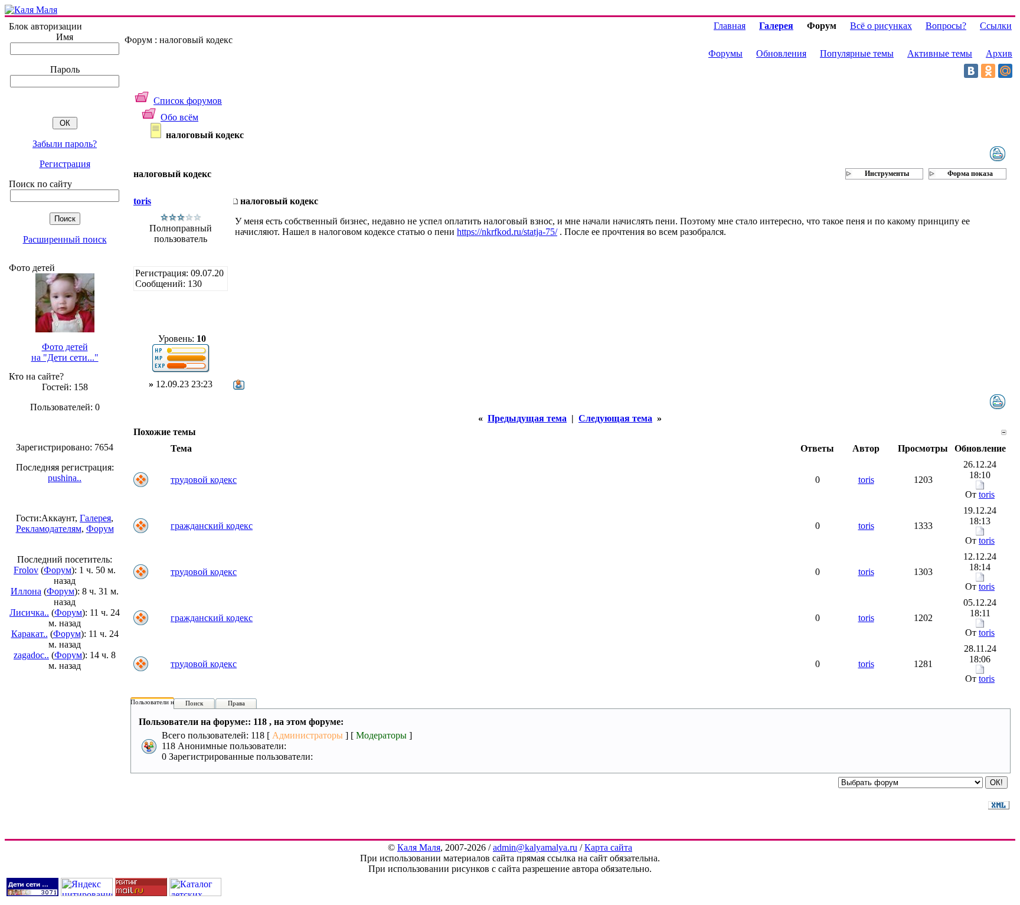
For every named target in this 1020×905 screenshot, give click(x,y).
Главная (730, 26)
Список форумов (187, 101)
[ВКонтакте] (971, 71)
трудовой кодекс (204, 480)
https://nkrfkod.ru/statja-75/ (507, 232)
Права (236, 703)
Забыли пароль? (64, 144)
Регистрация (65, 164)
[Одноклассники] (988, 71)
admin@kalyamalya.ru (535, 847)
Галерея (95, 518)
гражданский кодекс (212, 526)
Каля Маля (418, 847)
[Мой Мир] (1005, 71)
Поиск (194, 703)
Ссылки (996, 26)
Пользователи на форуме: (166, 701)
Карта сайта (608, 847)
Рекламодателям (48, 529)
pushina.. (64, 478)
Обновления (781, 53)
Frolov (26, 570)
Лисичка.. (29, 612)
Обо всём (179, 117)
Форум (100, 529)
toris (142, 201)
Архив (999, 53)
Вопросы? (946, 26)
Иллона (26, 591)
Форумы (725, 53)
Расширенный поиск (65, 239)
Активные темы (939, 53)
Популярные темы (857, 53)
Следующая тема (615, 418)
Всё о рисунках (881, 26)
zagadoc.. (31, 655)
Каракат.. (29, 634)
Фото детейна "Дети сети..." (65, 352)
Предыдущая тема (527, 418)
